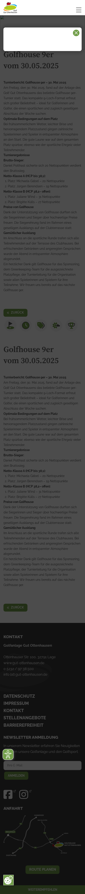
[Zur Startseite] (19, 8)
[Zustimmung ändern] (8, 880)
